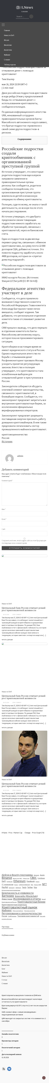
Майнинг (7, 55)
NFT (44, 884)
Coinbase (41, 878)
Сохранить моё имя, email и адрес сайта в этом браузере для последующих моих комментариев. (24, 541)
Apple (42, 875)
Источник (7, 441)
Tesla (24, 887)
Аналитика (8, 50)
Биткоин (8, 895)
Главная (7, 30)
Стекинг (7, 60)
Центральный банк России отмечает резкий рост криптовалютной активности (23, 785)
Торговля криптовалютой (28, 916)
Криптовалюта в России (9, 902)
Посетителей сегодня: (11, 1047)
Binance (7, 878)
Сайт (3, 529)
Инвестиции (7, 899)
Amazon (36, 875)
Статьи (4, 980)
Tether (30, 887)
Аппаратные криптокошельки (11, 890)
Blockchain (8, 45)
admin (20, 456)
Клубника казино (8, 935)
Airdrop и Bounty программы (17, 875)
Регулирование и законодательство (22, 913)
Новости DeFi (9, 35)
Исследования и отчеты (27, 899)
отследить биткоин (7, 919)
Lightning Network (24, 884)
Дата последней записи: (12, 1054)
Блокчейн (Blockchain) (26, 896)
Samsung (11, 887)
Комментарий (7, 480)
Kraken (16, 884)
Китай (44, 899)
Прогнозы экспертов (29, 911)
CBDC (33, 878)
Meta (32, 884)
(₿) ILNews (24, 7)
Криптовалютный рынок (19, 907)
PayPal (5, 887)
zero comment (16, 790)
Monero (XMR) (37, 884)
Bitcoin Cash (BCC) (17, 878)
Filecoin (37, 881)
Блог (3, 969)
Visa (35, 887)
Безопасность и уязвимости (18, 893)
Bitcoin (6, 40)
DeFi (4, 881)
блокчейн (42, 916)
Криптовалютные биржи (31, 902)
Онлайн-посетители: (10, 1034)
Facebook (31, 881)
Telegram (18, 887)
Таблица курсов (10, 65)
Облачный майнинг (18, 911)
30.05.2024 (6, 790)
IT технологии (7, 884)
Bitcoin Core (26, 878)
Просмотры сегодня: (10, 1041)
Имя (4, 509)
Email (4, 519)
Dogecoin (10, 881)
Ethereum (19, 881)
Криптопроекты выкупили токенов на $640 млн (21, 995)
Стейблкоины (12, 916)
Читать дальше (7, 815)
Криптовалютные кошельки (14, 904)
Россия (4, 916)
